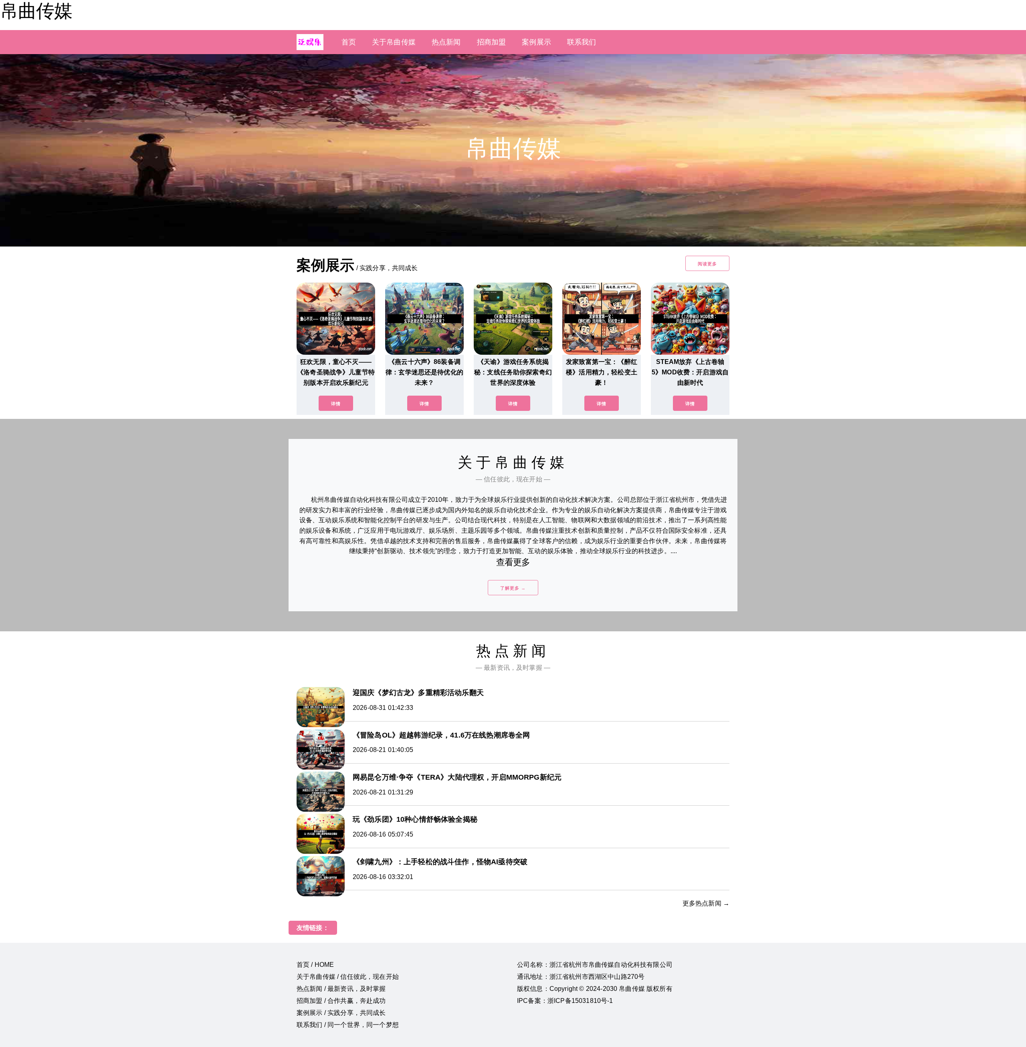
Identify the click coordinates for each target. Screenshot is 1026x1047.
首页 (348, 42)
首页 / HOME (315, 964)
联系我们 (581, 42)
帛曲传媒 (36, 10)
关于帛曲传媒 (394, 42)
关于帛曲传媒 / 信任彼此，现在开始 (348, 976)
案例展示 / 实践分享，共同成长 (341, 1012)
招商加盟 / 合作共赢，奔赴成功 (341, 1000)
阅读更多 (707, 263)
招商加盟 (491, 42)
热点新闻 (446, 42)
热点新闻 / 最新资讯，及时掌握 (341, 988)
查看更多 (513, 562)
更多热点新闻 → (706, 903)
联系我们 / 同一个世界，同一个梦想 (348, 1024)
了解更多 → (513, 588)
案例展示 (536, 42)
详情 (336, 403)
